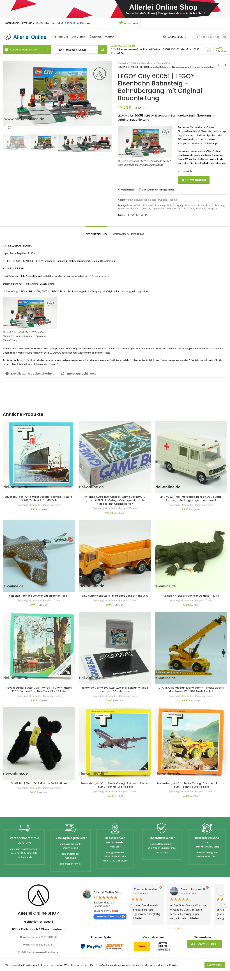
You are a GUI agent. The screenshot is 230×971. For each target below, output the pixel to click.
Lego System (158, 208)
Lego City (144, 208)
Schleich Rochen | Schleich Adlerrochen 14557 (39, 596)
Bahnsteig (160, 205)
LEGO (134, 208)
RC (180, 208)
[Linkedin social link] (217, 37)
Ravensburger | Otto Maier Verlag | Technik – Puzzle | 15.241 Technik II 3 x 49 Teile (191, 785)
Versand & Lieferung (128, 234)
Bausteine (190, 205)
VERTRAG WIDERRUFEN (204, 943)
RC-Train (189, 208)
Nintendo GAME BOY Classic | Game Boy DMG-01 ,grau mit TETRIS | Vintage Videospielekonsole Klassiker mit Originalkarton (115, 500)
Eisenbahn (123, 208)
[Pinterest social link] (211, 37)
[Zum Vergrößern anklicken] (9, 127)
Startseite (123, 63)
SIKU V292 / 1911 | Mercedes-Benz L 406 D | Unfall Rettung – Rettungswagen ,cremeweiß (191, 498)
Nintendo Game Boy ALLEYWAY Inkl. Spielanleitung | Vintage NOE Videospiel (115, 689)
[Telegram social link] (224, 37)
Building (219, 205)
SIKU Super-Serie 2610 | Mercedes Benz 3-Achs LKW (115, 596)
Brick (201, 205)
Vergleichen (127, 189)
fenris (150, 889)
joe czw (198, 889)
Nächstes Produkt (225, 65)
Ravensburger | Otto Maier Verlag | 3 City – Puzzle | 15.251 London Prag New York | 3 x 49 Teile (39, 689)
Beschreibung (96, 234)
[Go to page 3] (180, 928)
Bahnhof (148, 205)
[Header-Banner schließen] (225, 9)
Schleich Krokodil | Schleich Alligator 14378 (191, 596)
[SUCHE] (102, 49)
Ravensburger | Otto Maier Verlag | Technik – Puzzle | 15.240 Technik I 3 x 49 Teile (114, 785)
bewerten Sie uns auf (108, 916)
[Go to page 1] (175, 928)
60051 (137, 205)
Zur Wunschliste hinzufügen (158, 189)
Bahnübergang (175, 205)
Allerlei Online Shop (107, 892)
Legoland (172, 208)
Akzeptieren (214, 965)
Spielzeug (201, 208)
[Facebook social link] (197, 37)
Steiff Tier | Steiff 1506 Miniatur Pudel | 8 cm (39, 783)
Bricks (209, 205)
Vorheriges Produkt (218, 65)
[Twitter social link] (204, 37)
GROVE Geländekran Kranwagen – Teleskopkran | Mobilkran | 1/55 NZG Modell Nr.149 (191, 689)
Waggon (212, 208)
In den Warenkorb (193, 180)
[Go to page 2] (178, 928)
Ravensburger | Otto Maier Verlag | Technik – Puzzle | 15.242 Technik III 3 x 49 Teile (38, 498)
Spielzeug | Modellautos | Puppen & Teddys (153, 63)
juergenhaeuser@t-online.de (42, 952)
